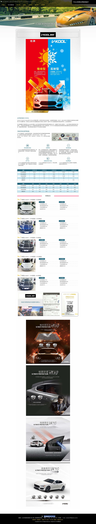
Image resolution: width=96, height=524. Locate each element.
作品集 (24, 4)
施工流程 (18, 4)
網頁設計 (59, 521)
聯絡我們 (36, 4)
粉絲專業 (43, 4)
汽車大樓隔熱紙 (11, 4)
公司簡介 (3, 4)
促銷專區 (30, 4)
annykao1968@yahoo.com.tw (72, 517)
